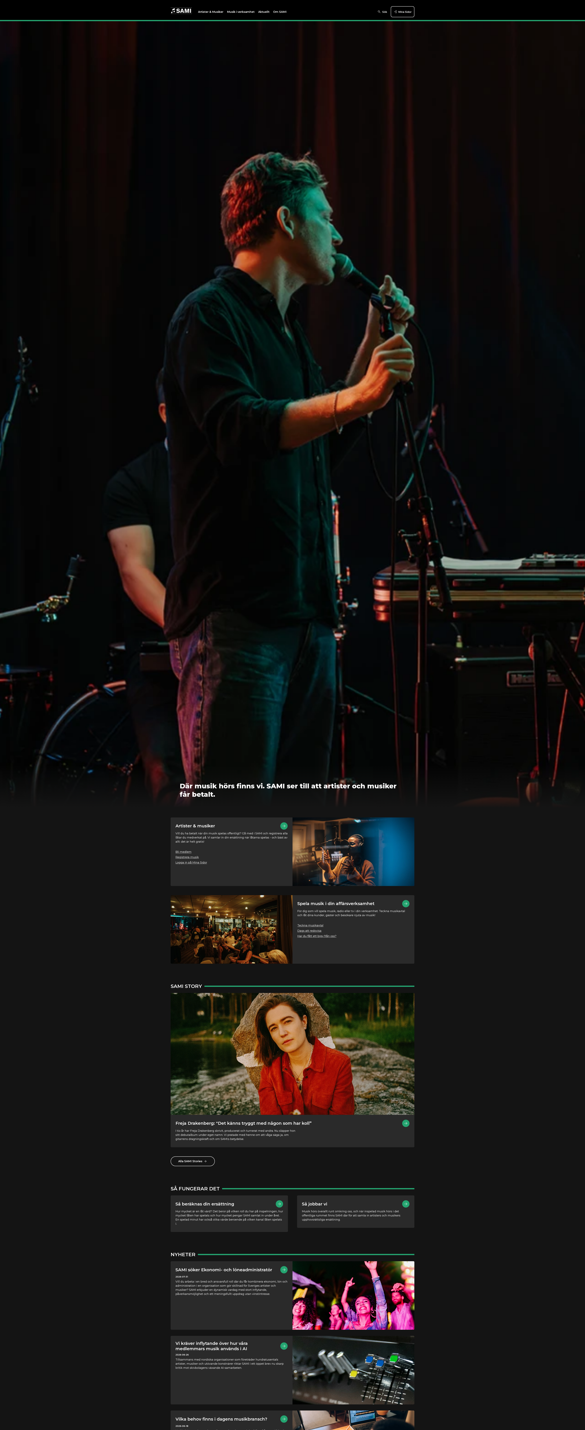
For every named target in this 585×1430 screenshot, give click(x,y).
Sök (384, 12)
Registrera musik (187, 857)
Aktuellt (263, 12)
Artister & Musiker (210, 12)
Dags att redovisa (309, 930)
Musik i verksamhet (241, 12)
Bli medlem (183, 852)
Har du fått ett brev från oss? (316, 936)
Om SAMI (280, 12)
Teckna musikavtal (310, 925)
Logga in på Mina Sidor (191, 862)
